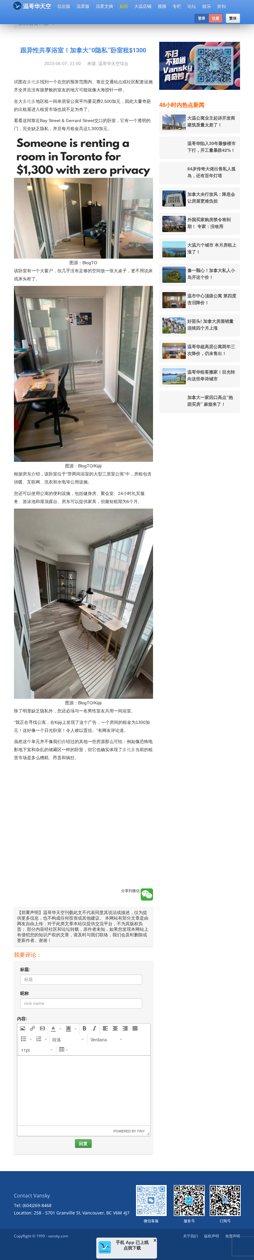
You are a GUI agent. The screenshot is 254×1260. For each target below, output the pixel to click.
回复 (83, 1143)
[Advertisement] (83, 831)
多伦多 (33, 81)
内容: (22, 1018)
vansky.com (58, 1236)
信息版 (63, 6)
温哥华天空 (37, 6)
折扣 (221, 6)
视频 (162, 6)
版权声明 (211, 1236)
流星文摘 (104, 6)
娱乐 (206, 6)
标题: (25, 969)
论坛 (191, 6)
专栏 (177, 6)
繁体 (233, 18)
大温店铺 (142, 6)
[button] (22, 1029)
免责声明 (232, 1236)
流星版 (83, 6)
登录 (201, 18)
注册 (215, 18)
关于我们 (190, 1236)
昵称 (24, 993)
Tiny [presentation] (141, 1130)
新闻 (123, 6)
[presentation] (22, 1029)
